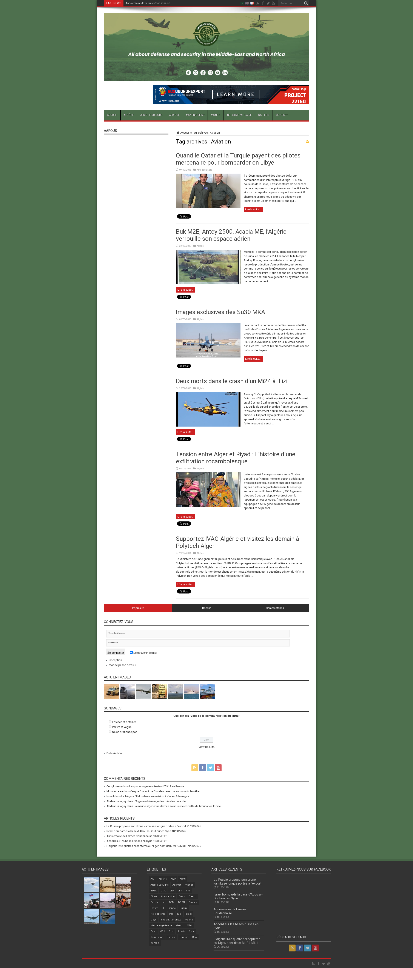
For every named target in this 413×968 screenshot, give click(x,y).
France (172, 908)
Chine (154, 896)
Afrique (174, 115)
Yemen (155, 943)
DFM (171, 902)
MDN (190, 925)
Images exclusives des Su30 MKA (220, 312)
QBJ (162, 931)
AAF (153, 879)
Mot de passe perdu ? (122, 665)
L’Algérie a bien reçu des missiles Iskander (160, 801)
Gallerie (264, 115)
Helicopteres (158, 914)
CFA (172, 890)
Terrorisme (157, 937)
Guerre (184, 908)
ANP (173, 879)
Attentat (177, 884)
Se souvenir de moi (145, 652)
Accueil (112, 115)
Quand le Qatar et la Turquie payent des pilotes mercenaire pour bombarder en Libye (238, 159)
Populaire (138, 608)
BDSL (154, 890)
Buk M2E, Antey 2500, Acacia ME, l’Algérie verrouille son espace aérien (231, 235)
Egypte (154, 908)
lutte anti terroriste (170, 919)
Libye (154, 919)
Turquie (183, 937)
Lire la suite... (253, 209)
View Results (206, 747)
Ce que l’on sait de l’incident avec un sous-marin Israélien (165, 791)
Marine (189, 919)
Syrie (192, 931)
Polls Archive (114, 753)
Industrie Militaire (239, 115)
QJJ (171, 931)
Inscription (115, 660)
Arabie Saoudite (160, 884)
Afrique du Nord (151, 115)
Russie (181, 931)
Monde (215, 115)
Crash (182, 896)
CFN (180, 890)
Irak (171, 914)
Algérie (129, 115)
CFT (188, 890)
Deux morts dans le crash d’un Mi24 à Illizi (231, 381)
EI (163, 908)
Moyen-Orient (195, 115)
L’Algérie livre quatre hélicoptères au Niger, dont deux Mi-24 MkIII (146, 846)
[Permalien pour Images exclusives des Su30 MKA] (208, 356)
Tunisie (171, 937)
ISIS (179, 914)
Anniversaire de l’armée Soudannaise (148, 3)
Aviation (189, 884)
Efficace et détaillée (124, 722)
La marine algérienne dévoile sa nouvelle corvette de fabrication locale (177, 806)
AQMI (183, 879)
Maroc (179, 925)
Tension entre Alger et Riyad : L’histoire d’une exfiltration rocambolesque (235, 458)
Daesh (154, 902)
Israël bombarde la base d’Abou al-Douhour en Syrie (138, 831)
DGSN (181, 902)
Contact (282, 115)
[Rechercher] (306, 3)
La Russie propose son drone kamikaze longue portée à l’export (146, 826)
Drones (193, 902)
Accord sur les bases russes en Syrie (129, 841)
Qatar (153, 931)
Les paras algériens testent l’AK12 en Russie (156, 786)
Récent (206, 608)
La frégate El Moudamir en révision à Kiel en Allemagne (155, 796)
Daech (192, 896)
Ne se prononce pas (124, 732)
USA (194, 937)
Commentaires (275, 608)
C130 (163, 890)
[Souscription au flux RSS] (307, 141)
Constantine (168, 896)
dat (163, 902)
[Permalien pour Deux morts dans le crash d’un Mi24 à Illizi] (208, 425)
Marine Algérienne (161, 925)
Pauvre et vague (121, 727)
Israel (188, 914)
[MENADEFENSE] (206, 77)
